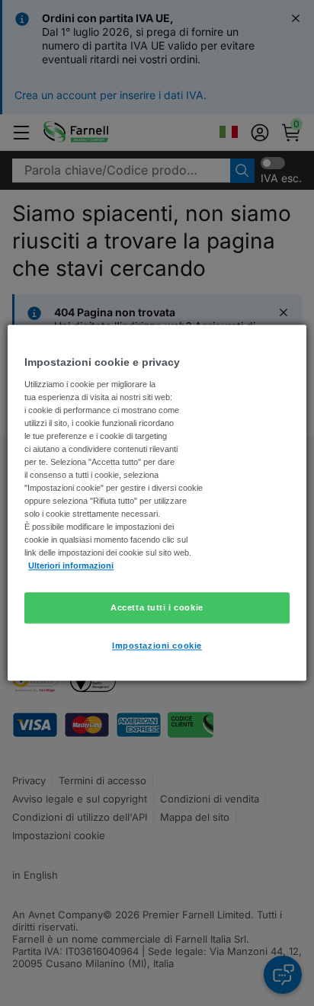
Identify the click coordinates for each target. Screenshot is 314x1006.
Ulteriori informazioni (71, 566)
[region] (157, 503)
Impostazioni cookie (157, 646)
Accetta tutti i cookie (157, 607)
